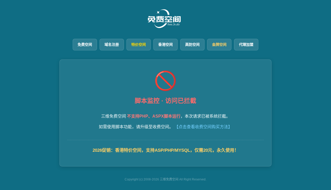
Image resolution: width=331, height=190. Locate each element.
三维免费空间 (169, 179)
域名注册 (111, 44)
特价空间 (138, 44)
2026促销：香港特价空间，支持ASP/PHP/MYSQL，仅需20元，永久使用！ (166, 150)
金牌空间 (219, 44)
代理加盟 (246, 44)
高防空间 (192, 44)
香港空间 (165, 44)
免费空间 (85, 44)
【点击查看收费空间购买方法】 (203, 127)
